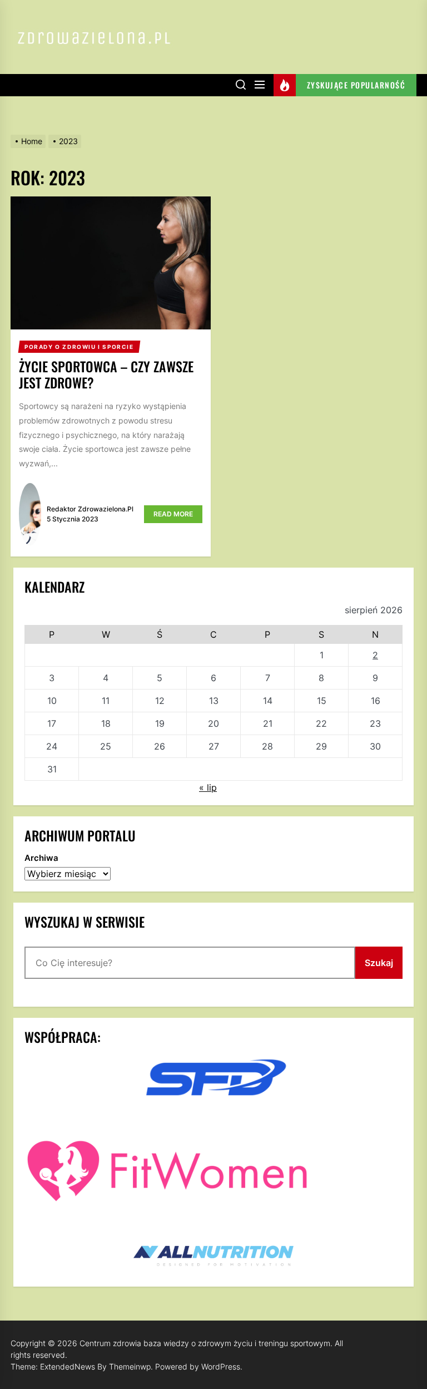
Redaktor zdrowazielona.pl (90, 509)
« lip (208, 787)
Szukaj (379, 962)
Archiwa (41, 858)
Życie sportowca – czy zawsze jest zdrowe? (106, 374)
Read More (173, 514)
